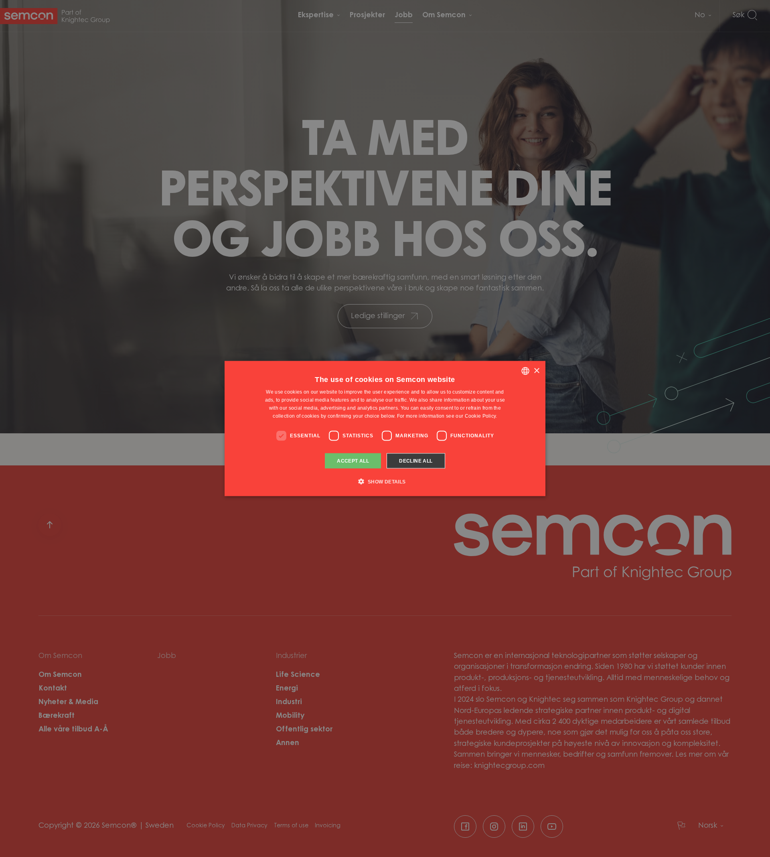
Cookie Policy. (481, 415)
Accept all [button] (353, 460)
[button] (384, 481)
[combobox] (525, 371)
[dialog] (385, 428)
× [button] (536, 371)
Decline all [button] (415, 460)
